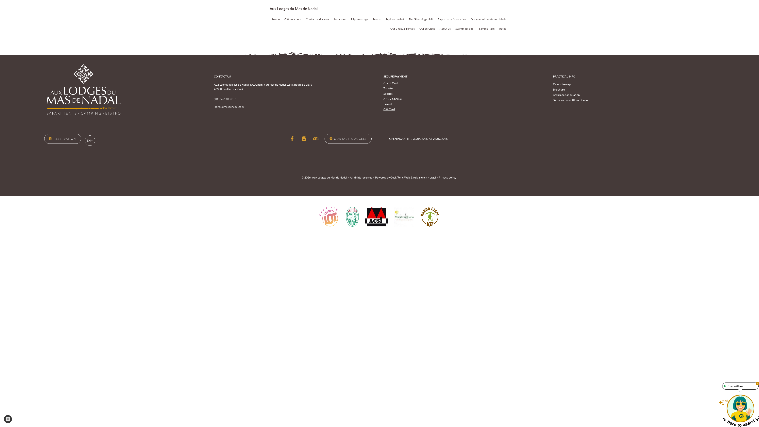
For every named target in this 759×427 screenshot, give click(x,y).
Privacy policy (447, 177)
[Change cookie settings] (8, 419)
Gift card (389, 109)
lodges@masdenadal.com (229, 106)
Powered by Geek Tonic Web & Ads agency (401, 177)
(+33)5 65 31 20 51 (225, 99)
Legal (432, 177)
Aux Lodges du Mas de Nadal (294, 8)
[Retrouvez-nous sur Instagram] (304, 139)
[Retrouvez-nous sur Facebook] (292, 139)
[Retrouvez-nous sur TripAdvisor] (316, 139)
